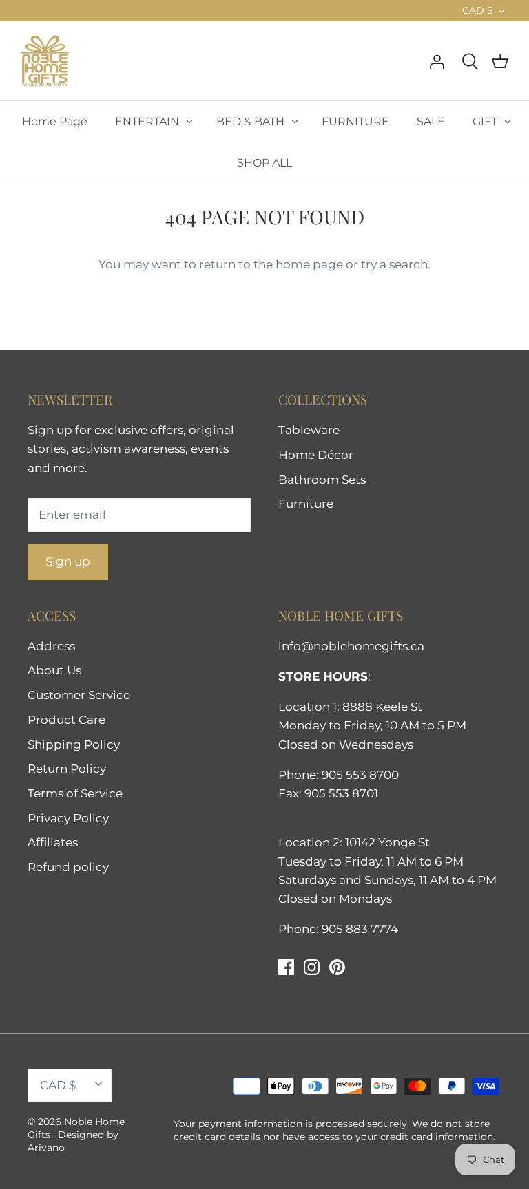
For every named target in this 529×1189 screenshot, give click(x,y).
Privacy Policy (68, 818)
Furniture (305, 504)
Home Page (54, 121)
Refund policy (68, 867)
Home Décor (315, 455)
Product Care (66, 720)
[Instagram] (312, 967)
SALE (431, 121)
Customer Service (79, 695)
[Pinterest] (337, 967)
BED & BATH (250, 121)
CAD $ (477, 10)
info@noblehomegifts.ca (351, 646)
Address (51, 646)
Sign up (67, 561)
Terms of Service (75, 793)
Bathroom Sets (322, 479)
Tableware (309, 430)
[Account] (436, 60)
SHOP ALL (264, 162)
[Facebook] (286, 967)
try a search (394, 264)
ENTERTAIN (147, 121)
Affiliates (53, 842)
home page (309, 264)
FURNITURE (355, 121)
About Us (54, 670)
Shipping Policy (74, 744)
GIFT (485, 121)
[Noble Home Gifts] (45, 61)
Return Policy (67, 768)
